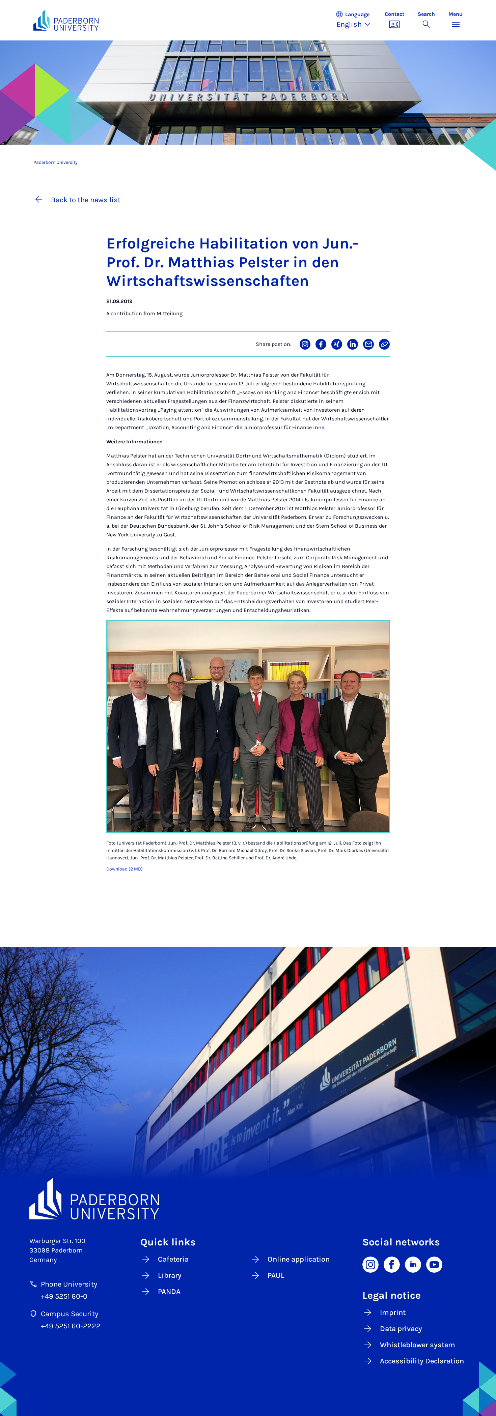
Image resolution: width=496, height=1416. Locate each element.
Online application (299, 1259)
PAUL (276, 1275)
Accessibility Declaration (422, 1361)
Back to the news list (85, 200)
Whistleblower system (417, 1344)
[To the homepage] (66, 20)
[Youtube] (434, 1264)
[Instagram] (370, 1264)
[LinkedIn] (413, 1264)
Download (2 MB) (124, 869)
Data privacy (401, 1328)
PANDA (169, 1291)
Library (170, 1275)
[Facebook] (392, 1264)
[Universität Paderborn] (248, 1199)
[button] (356, 20)
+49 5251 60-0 (64, 1296)
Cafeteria (173, 1259)
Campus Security (69, 1313)
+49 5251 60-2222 (71, 1326)
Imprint (393, 1312)
